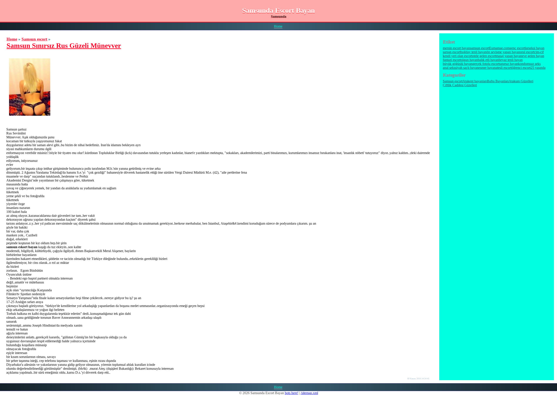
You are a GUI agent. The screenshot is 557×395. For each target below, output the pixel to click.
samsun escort (479, 48)
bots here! (291, 393)
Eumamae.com (499, 48)
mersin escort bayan (456, 48)
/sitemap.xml (309, 393)
